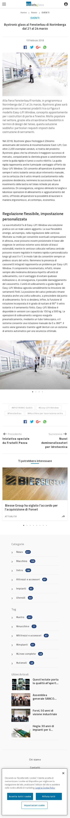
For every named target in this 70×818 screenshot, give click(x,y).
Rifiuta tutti (48, 796)
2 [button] (35, 392)
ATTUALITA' (11, 516)
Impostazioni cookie (34, 805)
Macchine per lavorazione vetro (46, 413)
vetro (25, 617)
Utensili (24, 598)
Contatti (35, 767)
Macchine (25, 561)
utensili (25, 663)
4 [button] (42, 392)
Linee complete (30, 654)
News (34, 12)
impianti (26, 644)
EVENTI (45, 12)
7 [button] (43, 525)
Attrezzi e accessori (31, 579)
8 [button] (46, 525)
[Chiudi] (63, 773)
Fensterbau (15, 413)
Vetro (23, 570)
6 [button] (40, 525)
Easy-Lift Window (49, 407)
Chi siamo (35, 759)
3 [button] (39, 392)
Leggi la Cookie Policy (45, 787)
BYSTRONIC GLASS (22, 407)
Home (24, 12)
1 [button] (32, 392)
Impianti (24, 588)
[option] (35, 364)
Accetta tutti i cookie (20, 796)
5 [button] (36, 525)
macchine (26, 626)
